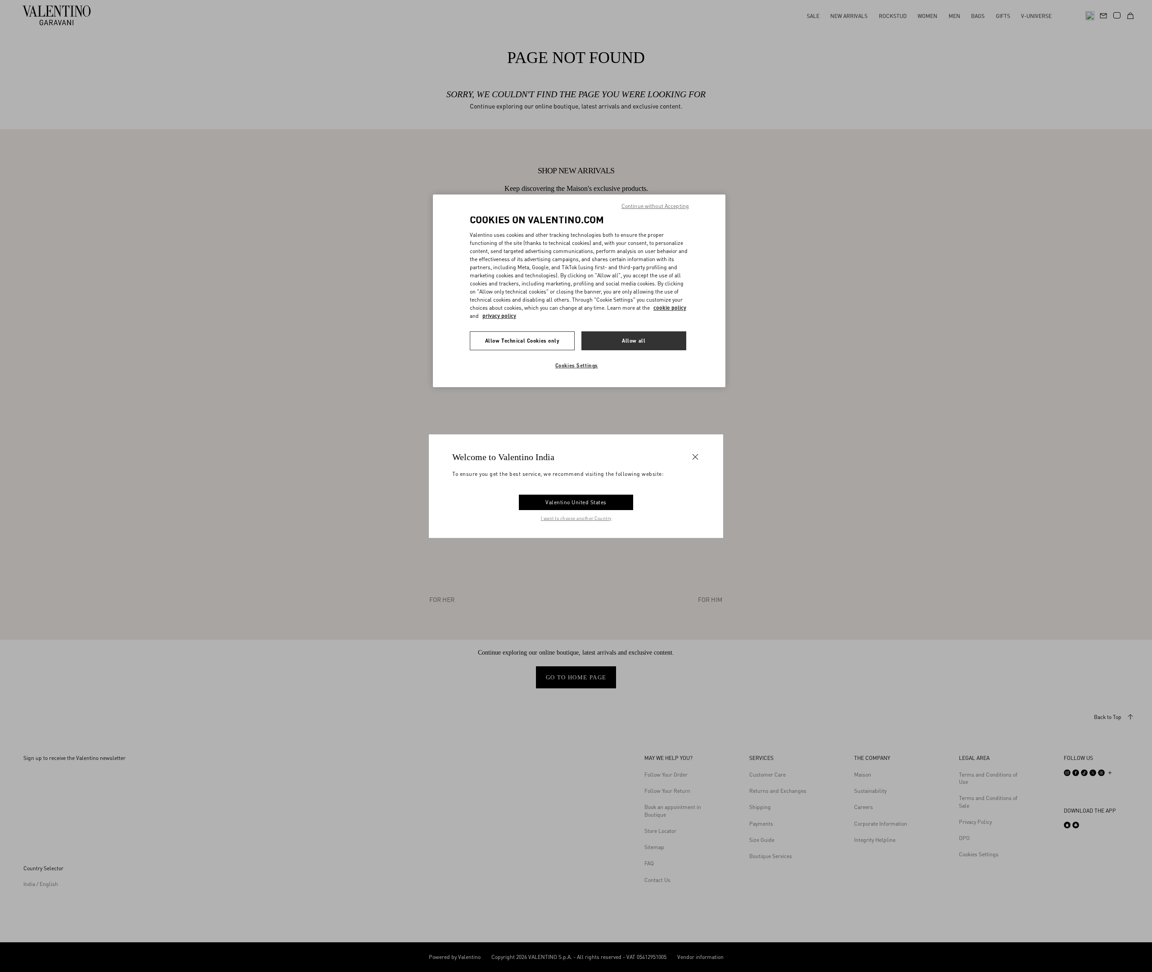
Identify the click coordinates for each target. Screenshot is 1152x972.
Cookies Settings (576, 365)
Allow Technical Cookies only (522, 340)
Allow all (633, 340)
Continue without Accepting (655, 206)
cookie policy (669, 307)
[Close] (695, 456)
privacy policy (499, 315)
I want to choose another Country (576, 518)
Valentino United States (576, 502)
